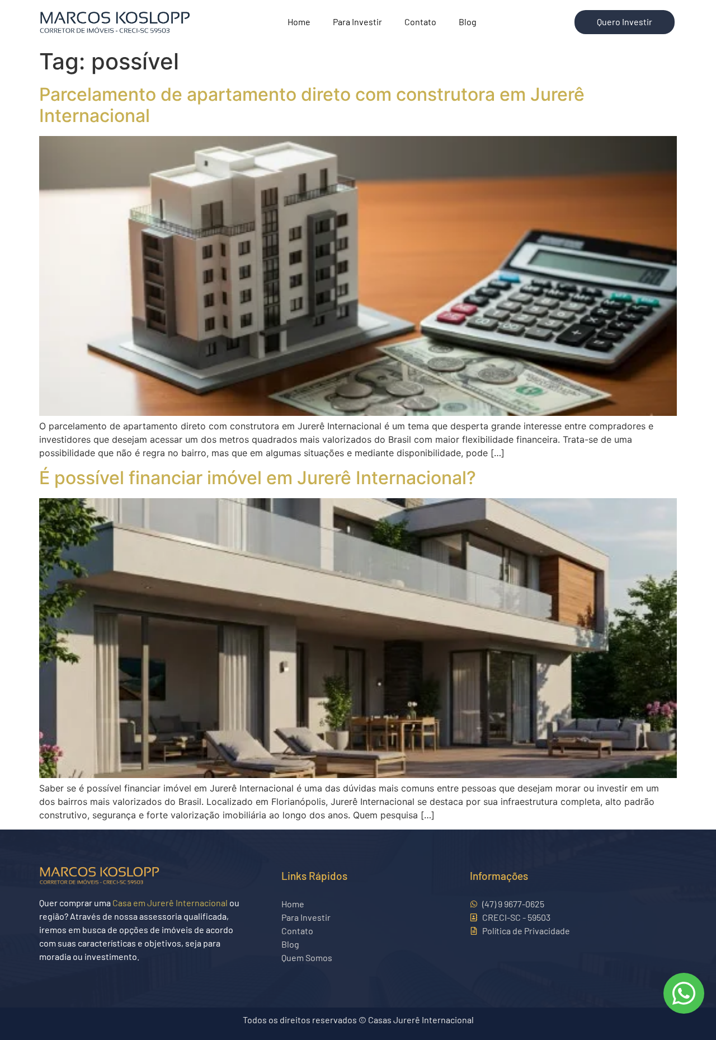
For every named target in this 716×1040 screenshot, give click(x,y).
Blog (468, 21)
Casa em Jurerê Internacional (170, 902)
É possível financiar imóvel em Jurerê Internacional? (257, 478)
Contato (420, 21)
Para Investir (357, 21)
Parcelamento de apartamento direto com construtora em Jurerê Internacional (312, 105)
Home (299, 21)
